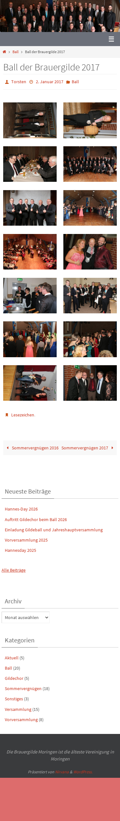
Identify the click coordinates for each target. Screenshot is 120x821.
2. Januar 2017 (49, 81)
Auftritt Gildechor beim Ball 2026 (36, 516)
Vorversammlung (21, 717)
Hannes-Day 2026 (21, 506)
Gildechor (14, 675)
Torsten (18, 81)
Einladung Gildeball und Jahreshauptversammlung (54, 527)
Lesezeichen (22, 413)
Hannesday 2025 (20, 547)
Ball (15, 52)
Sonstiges (14, 696)
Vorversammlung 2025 (26, 537)
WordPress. (82, 769)
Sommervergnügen (23, 685)
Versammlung (18, 706)
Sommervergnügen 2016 (35, 445)
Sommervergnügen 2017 (85, 445)
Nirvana (62, 769)
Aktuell (12, 654)
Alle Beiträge (14, 567)
